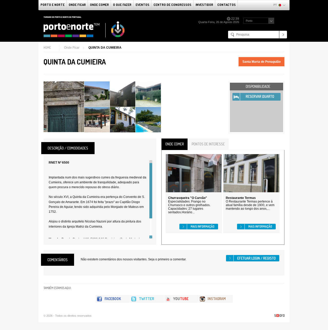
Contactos (226, 5)
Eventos (142, 5)
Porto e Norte (52, 5)
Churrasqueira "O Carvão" (187, 198)
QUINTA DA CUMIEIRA (104, 47)
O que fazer (122, 5)
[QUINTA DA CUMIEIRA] (64, 106)
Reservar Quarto (260, 96)
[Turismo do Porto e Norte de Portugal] (84, 26)
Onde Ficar (77, 5)
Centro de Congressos (172, 5)
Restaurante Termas (241, 198)
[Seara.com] (279, 315)
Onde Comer (99, 5)
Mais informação (202, 226)
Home (47, 47)
